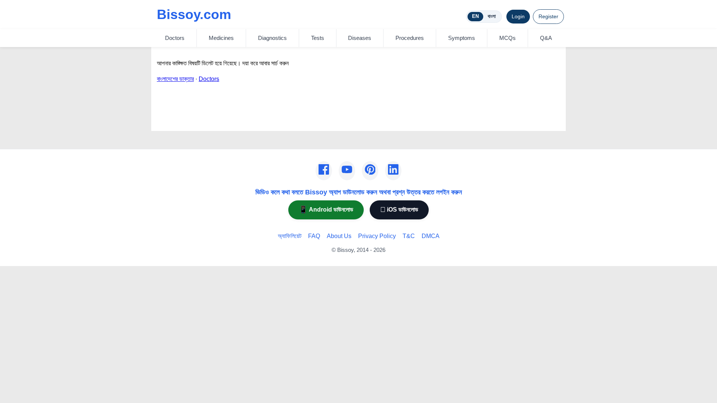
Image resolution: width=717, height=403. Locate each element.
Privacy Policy (377, 236)
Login (518, 16)
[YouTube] (347, 171)
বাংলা (492, 16)
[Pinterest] (370, 171)
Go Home (169, 120)
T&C (409, 236)
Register (548, 16)
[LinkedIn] (393, 171)
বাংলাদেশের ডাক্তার (175, 79)
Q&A (546, 38)
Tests (317, 38)
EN (475, 16)
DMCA (431, 236)
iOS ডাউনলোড (399, 209)
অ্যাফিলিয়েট (289, 236)
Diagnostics (272, 38)
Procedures (409, 38)
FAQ (314, 236)
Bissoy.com (194, 14)
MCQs (507, 38)
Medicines (221, 38)
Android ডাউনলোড (326, 209)
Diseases (359, 38)
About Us (339, 236)
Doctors (174, 38)
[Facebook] (324, 171)
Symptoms (461, 38)
